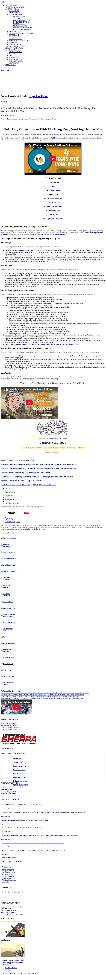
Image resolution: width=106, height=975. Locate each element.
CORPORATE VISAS (16, 46)
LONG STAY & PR (20, 26)
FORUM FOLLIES (15, 44)
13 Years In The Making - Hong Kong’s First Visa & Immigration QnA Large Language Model (12, 962)
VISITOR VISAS (19, 18)
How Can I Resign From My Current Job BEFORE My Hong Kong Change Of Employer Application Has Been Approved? (33, 843)
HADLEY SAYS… (15, 39)
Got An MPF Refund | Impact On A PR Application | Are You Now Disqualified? (22, 804)
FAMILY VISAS (19, 24)
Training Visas (8, 602)
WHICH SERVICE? (16, 59)
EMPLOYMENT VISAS (21, 20)
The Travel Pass (8, 676)
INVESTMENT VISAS (21, 22)
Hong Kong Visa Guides (9, 729)
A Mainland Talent (8, 876)
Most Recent (17, 759)
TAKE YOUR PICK (16, 61)
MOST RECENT (19, 16)
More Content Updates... (9, 857)
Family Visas (17, 773)
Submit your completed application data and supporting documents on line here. (50, 344)
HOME (11, 5)
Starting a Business (8, 869)
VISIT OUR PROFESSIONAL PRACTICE (15, 485)
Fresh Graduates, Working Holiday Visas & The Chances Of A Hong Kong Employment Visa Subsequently (38, 464)
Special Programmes (30, 119)
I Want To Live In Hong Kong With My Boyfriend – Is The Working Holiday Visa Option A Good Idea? (37, 477)
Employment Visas (9, 538)
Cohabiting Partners (6, 578)
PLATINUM (13, 57)
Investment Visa (54, 210)
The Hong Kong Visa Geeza (47, 119)
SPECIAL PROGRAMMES (22, 27)
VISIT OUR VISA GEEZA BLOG (44, 485)
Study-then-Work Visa (54, 206)
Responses (8, 496)
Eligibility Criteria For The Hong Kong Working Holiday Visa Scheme (25, 472)
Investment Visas (19, 770)
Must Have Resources (8, 793)
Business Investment (6, 545)
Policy (54, 186)
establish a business (59, 234)
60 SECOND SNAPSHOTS (18, 40)
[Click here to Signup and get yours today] (53, 929)
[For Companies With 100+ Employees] (19, 744)
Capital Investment (9, 559)
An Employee (6, 867)
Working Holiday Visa (12, 522)
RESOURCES (14, 31)
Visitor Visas (7, 670)
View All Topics (6, 789)
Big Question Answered (54, 219)
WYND (54, 138)
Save (27, 512)
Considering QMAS (8, 878)
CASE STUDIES (15, 37)
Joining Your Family (8, 872)
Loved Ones (54, 214)
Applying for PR (7, 874)
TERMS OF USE (11, 968)
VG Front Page (10, 520)
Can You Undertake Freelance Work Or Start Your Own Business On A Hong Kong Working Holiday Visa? (39, 468)
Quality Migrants (9, 608)
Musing (20, 119)
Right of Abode (8, 637)
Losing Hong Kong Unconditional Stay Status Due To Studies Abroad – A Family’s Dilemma (25, 820)
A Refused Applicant (9, 880)
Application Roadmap (7, 650)
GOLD (11, 55)
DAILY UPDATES (15, 14)
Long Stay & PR (19, 777)
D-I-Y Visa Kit (8, 664)
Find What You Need (12, 503)
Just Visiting (54, 194)
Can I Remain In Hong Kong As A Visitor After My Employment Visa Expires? (22, 827)
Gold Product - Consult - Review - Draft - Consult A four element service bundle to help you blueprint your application (39, 696)
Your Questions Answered (9, 725)
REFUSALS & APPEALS (22, 29)
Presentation (9, 518)
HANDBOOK (15, 7)
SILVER (12, 54)
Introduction (54, 182)
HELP (10, 65)
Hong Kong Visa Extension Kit (11, 727)
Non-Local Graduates (6, 594)
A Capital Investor (8, 871)
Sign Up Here (38, 96)
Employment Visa (54, 202)
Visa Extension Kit (9, 657)
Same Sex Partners (9, 571)
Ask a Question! (8, 643)
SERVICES (13, 50)
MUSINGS (13, 42)
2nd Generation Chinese (8, 683)
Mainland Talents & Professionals (9, 615)
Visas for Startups (9, 552)
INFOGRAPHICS (15, 35)
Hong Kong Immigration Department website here (33, 305)
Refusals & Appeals (6, 586)
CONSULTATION (15, 52)
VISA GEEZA (14, 48)
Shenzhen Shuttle (54, 190)
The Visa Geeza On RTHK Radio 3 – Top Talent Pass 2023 (21, 481)
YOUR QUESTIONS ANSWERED (21, 33)
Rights (27, 973)
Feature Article (12, 119)
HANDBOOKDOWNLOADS (14, 12)
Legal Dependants (9, 565)
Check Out (45, 442)
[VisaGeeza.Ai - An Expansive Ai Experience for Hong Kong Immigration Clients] (53, 950)
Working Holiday (9, 622)
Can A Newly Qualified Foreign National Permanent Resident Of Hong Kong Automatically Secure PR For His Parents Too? (33, 850)
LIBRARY (12, 9)
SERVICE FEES (14, 63)
